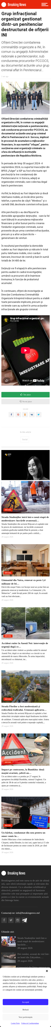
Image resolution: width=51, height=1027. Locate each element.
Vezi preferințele (26, 1017)
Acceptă (25, 1002)
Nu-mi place (27, 402)
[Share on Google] (18, 414)
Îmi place (27, 395)
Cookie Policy (15, 1023)
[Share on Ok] (25, 414)
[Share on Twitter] (38, 414)
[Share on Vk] (32, 414)
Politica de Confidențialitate (30, 1023)
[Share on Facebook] (11, 414)
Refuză (26, 1010)
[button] (47, 971)
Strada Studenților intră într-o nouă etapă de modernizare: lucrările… (32, 941)
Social (24, 439)
